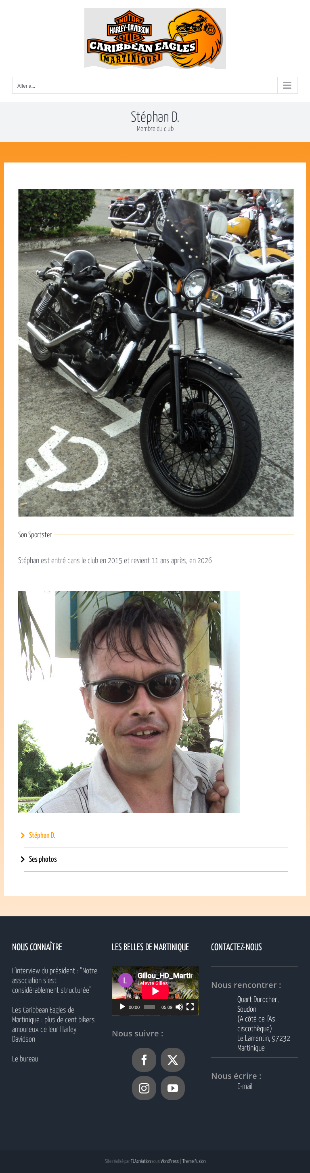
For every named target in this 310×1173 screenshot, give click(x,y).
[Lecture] (122, 1007)
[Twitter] (173, 1060)
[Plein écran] (190, 1007)
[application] (155, 990)
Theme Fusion (193, 1161)
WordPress (170, 1161)
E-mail (244, 1087)
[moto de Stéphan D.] (156, 192)
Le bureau (25, 1059)
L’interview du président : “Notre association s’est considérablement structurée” (54, 980)
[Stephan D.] (129, 595)
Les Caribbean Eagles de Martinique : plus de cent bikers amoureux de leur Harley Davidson (53, 1024)
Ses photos (43, 859)
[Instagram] (144, 1088)
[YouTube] (173, 1088)
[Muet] (179, 1007)
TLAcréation (141, 1161)
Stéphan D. (42, 836)
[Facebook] (144, 1060)
